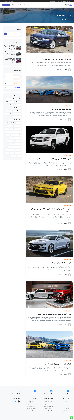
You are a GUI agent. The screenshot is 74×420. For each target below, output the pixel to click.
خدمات (42, 5)
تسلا (19, 131)
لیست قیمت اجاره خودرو (51, 5)
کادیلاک (13, 156)
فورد (19, 137)
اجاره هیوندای (66, 410)
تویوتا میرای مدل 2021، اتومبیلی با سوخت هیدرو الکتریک (10, 59)
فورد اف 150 (13, 137)
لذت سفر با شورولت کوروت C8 (61, 109)
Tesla (7, 122)
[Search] (5, 34)
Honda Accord (17, 113)
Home (71, 19)
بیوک (7, 128)
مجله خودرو (30, 5)
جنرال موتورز (13, 131)
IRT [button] (20, 4)
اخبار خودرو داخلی (16, 79)
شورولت (13, 134)
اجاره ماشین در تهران (49, 401)
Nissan (18, 122)
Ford (11, 104)
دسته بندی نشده (16, 74)
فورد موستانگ (17, 141)
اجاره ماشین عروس (32, 401)
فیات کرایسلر (13, 144)
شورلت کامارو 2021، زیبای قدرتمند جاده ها (58, 364)
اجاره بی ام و (66, 401)
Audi (19, 98)
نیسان (12, 153)
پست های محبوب (16, 42)
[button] (16, 5)
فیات (19, 144)
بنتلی (6, 125)
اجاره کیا (67, 408)
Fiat (7, 101)
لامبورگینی (18, 147)
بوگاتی (19, 128)
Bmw (14, 98)
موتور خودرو (18, 153)
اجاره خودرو (60, 5)
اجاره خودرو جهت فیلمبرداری (31, 406)
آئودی (11, 125)
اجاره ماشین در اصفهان (48, 408)
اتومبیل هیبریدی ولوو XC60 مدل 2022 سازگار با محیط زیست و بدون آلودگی (9, 47)
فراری (8, 134)
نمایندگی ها (37, 5)
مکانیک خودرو (17, 87)
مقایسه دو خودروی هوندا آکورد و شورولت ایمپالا (56, 59)
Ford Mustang (17, 107)
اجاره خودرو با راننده (32, 403)
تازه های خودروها (64, 19)
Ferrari (12, 101)
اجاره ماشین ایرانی (65, 412)
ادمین (65, 69)
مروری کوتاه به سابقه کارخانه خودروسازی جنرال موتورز (54, 314)
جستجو (19, 29)
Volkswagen (17, 125)
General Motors (17, 110)
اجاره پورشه (67, 404)
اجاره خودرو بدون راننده (32, 404)
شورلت (18, 134)
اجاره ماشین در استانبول (48, 404)
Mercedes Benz (17, 116)
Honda (9, 110)
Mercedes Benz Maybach (15, 119)
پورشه (19, 156)
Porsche (12, 122)
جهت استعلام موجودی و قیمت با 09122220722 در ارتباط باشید (60, 1)
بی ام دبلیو (13, 128)
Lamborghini (9, 113)
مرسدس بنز (18, 150)
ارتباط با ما (24, 5)
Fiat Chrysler (17, 104)
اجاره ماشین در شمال (49, 410)
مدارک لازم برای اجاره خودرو (31, 408)
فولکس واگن (10, 141)
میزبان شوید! (6, 5)
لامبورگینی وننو (11, 147)
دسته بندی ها (17, 70)
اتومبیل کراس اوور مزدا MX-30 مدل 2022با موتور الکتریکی (9, 53)
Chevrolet (18, 101)
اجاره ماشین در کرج (49, 412)
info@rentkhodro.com (9, 1)
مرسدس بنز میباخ (10, 150)
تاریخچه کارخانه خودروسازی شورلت (60, 263)
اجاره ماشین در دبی (49, 403)
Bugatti (9, 98)
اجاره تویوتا (67, 406)
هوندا (7, 153)
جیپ (7, 131)
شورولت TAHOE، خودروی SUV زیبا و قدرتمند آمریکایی (54, 159)
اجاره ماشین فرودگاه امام (48, 406)
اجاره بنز (67, 403)
